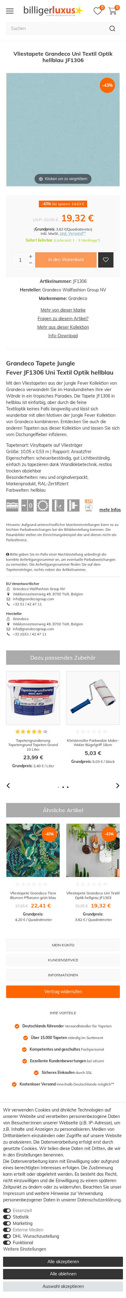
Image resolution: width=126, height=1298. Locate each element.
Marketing (22, 1223)
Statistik (21, 1217)
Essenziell (22, 1210)
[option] (33, 720)
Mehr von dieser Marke (63, 310)
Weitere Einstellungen (24, 1249)
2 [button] (63, 787)
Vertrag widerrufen (63, 991)
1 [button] (58, 787)
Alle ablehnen (63, 1274)
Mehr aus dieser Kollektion (63, 327)
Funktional (23, 1242)
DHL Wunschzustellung (36, 1236)
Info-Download (63, 335)
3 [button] (68, 787)
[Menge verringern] (31, 263)
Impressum (14, 1193)
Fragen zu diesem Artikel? (63, 318)
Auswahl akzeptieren (63, 1286)
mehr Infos (110, 509)
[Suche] (112, 28)
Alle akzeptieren (63, 1261)
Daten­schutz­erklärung (98, 1200)
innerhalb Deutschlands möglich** (67, 1084)
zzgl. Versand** (73, 233)
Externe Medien (28, 1230)
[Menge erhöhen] (31, 256)
